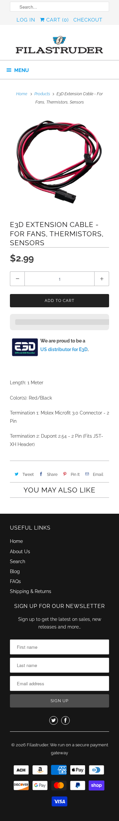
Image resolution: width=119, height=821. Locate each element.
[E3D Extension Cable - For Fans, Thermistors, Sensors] (59, 162)
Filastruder (37, 744)
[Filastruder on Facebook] (65, 720)
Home (16, 541)
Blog (15, 571)
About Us (20, 551)
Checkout (87, 20)
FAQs (15, 581)
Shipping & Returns (30, 591)
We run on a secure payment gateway (79, 748)
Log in (26, 20)
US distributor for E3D (64, 349)
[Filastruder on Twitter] (53, 720)
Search (17, 561)
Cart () (57, 20)
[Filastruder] (59, 45)
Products (42, 94)
